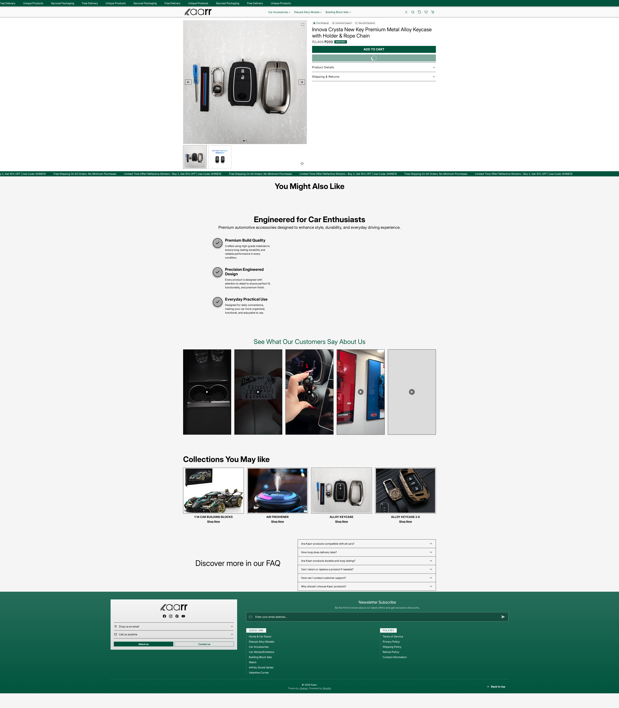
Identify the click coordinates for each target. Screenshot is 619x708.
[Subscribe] (503, 616)
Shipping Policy (392, 646)
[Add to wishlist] (302, 163)
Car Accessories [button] (278, 12)
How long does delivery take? (319, 552)
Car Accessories (259, 646)
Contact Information (395, 657)
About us (143, 644)
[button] (413, 12)
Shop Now (213, 521)
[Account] (406, 12)
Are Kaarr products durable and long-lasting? (328, 560)
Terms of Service (393, 636)
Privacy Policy (391, 641)
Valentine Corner (259, 672)
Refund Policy (391, 652)
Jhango (304, 688)
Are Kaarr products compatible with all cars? (327, 543)
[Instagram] (170, 616)
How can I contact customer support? (323, 577)
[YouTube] (183, 616)
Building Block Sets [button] (337, 12)
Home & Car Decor (260, 636)
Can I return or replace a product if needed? (327, 569)
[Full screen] (303, 24)
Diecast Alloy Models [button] (307, 12)
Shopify (327, 688)
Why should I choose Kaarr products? (323, 586)
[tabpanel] (309, 500)
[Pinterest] (177, 616)
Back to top (498, 686)
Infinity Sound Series (261, 667)
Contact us (204, 644)
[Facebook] (164, 616)
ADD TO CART (374, 49)
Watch (252, 662)
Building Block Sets (260, 657)
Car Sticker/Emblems (261, 652)
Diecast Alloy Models (261, 641)
